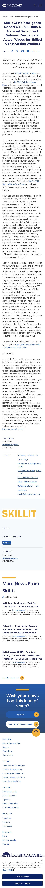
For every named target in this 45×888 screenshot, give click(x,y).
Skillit (33, 73)
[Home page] (12, 5)
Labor (20, 482)
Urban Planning (30, 482)
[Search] (35, 5)
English (6, 543)
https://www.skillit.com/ (13, 429)
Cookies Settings (22, 876)
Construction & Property (28, 477)
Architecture (33, 455)
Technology (23, 459)
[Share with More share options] (38, 51)
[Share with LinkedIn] (12, 51)
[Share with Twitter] (17, 51)
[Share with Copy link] (33, 51)
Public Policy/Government (29, 494)
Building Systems (25, 486)
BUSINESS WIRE (21, 73)
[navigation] (40, 5)
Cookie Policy (8, 870)
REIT (37, 486)
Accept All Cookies (22, 883)
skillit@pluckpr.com (10, 444)
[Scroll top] (36, 732)
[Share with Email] (28, 51)
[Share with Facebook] (22, 51)
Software (22, 455)
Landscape (22, 490)
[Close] (42, 861)
